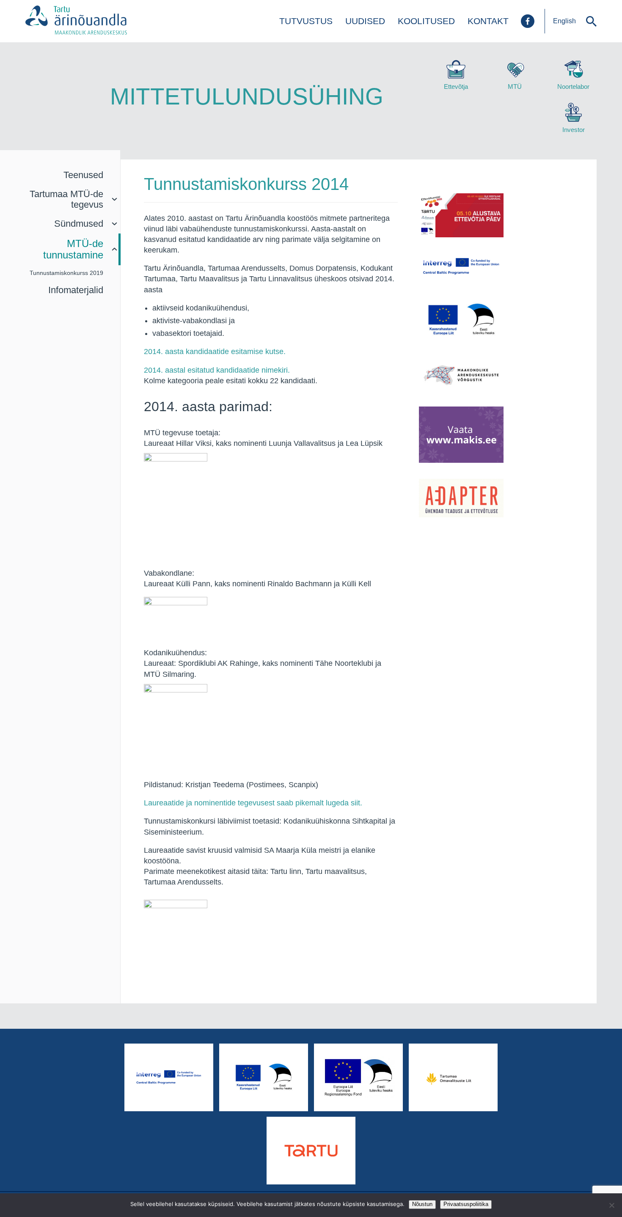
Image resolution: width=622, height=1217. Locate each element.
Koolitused (426, 21)
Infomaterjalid (75, 290)
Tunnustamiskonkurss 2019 (66, 272)
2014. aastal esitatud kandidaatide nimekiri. (217, 370)
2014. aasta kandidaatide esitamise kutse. (215, 351)
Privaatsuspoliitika (465, 1204)
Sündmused (78, 223)
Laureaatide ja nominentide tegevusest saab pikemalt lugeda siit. (253, 803)
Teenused (83, 175)
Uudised (365, 21)
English (564, 21)
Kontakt (488, 21)
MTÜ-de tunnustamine (73, 249)
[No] (611, 1205)
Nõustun (422, 1204)
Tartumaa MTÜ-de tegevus (66, 199)
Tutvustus (306, 21)
